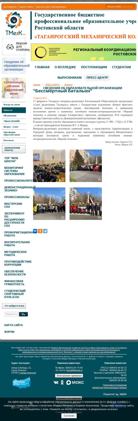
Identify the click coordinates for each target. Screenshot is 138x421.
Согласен (69, 415)
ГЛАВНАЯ (42, 67)
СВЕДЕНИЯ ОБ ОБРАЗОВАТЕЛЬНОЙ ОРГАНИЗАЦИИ (82, 88)
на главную (10, 6)
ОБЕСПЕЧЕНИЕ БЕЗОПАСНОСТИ (14, 273)
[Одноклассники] (40, 231)
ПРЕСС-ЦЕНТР (97, 77)
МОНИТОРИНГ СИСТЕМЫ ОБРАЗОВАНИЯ (14, 171)
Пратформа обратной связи (12, 133)
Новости (8, 110)
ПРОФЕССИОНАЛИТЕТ (14, 180)
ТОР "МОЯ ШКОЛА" (11, 160)
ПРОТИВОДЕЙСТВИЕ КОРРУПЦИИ (14, 263)
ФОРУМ (9, 331)
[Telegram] (45, 231)
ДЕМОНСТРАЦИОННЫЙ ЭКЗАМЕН (14, 189)
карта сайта (26, 6)
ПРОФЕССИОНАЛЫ (14, 197)
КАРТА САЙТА (13, 325)
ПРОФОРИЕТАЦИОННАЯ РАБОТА (14, 234)
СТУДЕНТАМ (121, 67)
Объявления (10, 115)
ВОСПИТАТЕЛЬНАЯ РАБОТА (14, 244)
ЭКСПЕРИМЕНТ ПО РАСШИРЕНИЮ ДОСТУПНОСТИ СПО (14, 219)
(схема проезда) (27, 373)
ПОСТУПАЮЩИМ (94, 67)
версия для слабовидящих (51, 6)
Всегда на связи (12, 104)
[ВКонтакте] (35, 231)
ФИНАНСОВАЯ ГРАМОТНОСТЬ (14, 283)
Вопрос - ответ (11, 127)
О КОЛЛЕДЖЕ (65, 67)
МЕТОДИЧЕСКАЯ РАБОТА (14, 253)
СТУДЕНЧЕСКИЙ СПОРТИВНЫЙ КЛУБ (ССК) (14, 294)
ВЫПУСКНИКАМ (70, 77)
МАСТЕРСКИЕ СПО (13, 205)
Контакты (9, 140)
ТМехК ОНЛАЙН (12, 121)
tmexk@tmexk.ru (74, 370)
